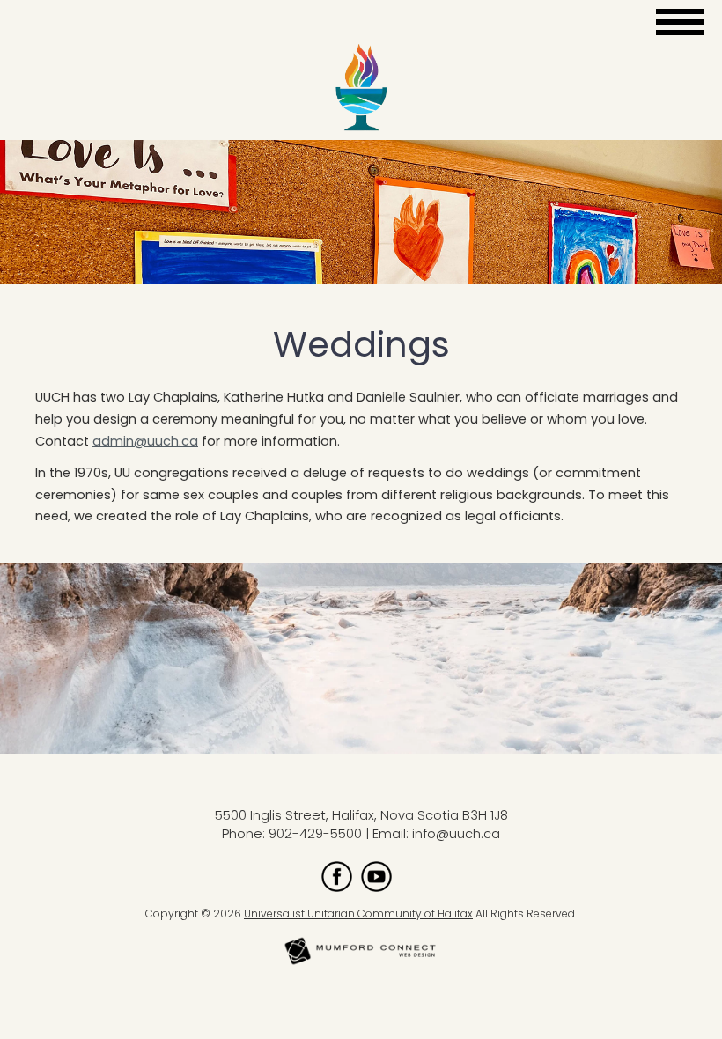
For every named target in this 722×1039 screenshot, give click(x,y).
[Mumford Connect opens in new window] (361, 962)
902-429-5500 (315, 834)
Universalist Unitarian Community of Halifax (358, 913)
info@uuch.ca (456, 834)
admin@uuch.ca (145, 441)
